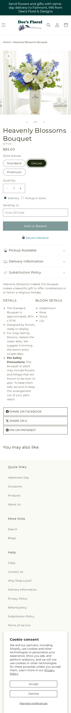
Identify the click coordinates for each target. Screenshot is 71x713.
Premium (14, 172)
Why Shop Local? (20, 580)
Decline (33, 693)
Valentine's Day (18, 477)
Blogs (12, 538)
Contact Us (15, 572)
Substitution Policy (21, 616)
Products (14, 495)
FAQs (11, 563)
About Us (14, 504)
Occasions (15, 486)
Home (6, 42)
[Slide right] (44, 122)
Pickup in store (35, 198)
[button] (48, 25)
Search (12, 529)
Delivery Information (22, 589)
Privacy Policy (17, 598)
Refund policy (17, 607)
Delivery (14, 198)
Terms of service (19, 625)
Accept (33, 684)
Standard (14, 163)
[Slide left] (26, 122)
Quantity (9, 180)
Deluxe (36, 163)
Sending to (17, 205)
